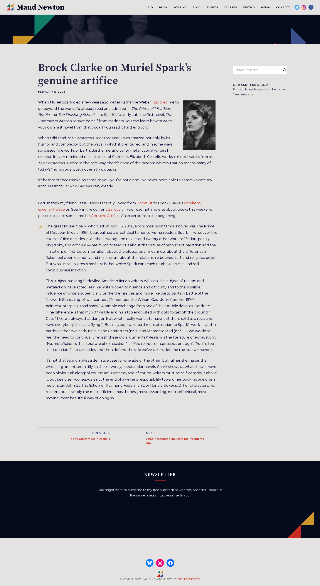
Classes (230, 7)
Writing (180, 7)
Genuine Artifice (105, 216)
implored (160, 102)
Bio (150, 7)
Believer (115, 209)
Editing (249, 7)
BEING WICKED (189, 579)
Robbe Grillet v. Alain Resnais (89, 438)
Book (163, 7)
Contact (283, 7)
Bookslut (145, 203)
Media (265, 7)
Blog (197, 7)
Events (212, 7)
